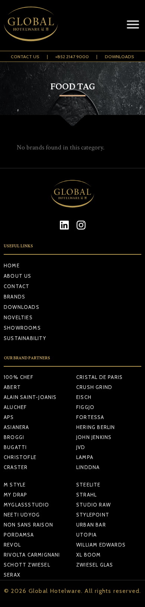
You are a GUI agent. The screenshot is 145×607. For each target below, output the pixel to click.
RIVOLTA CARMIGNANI (32, 555)
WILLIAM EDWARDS (101, 545)
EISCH (83, 397)
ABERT (12, 387)
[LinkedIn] (64, 224)
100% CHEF (18, 377)
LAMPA (84, 457)
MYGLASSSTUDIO (26, 505)
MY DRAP (15, 495)
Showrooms (22, 328)
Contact (16, 286)
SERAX (12, 575)
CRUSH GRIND (94, 387)
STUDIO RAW (93, 505)
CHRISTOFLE (20, 457)
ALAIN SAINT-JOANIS (30, 397)
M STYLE (15, 485)
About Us (18, 276)
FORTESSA (90, 417)
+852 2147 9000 (72, 56)
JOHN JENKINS (94, 437)
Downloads (119, 56)
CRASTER (16, 467)
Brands (14, 297)
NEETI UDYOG (22, 515)
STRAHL (86, 495)
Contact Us (25, 56)
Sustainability (25, 338)
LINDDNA (88, 467)
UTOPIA (86, 535)
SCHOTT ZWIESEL (27, 565)
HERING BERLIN (95, 427)
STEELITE (88, 485)
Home (12, 265)
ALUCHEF (15, 407)
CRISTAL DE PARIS (99, 377)
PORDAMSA (19, 535)
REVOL (12, 545)
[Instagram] (80, 224)
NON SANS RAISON (28, 525)
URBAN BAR (91, 525)
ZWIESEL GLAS (94, 565)
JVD (81, 447)
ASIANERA (16, 427)
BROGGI (14, 437)
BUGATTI (15, 447)
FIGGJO (85, 407)
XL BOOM (88, 555)
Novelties (18, 317)
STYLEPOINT (92, 515)
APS (9, 417)
